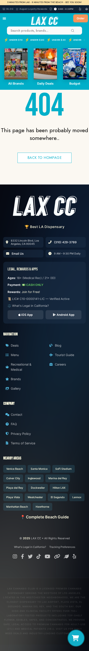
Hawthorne (42, 506)
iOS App (27, 314)
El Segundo (58, 497)
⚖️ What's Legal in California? (28, 305)
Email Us (18, 253)
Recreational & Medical (21, 367)
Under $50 (77, 39)
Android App (65, 314)
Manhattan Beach (17, 506)
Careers (60, 364)
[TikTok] (39, 556)
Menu (15, 355)
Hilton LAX (59, 487)
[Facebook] (22, 556)
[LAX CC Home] (44, 206)
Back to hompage (44, 157)
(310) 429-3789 (65, 242)
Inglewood (34, 478)
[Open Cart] (76, 638)
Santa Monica (39, 468)
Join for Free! (31, 292)
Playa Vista (13, 497)
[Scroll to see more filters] (84, 40)
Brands (16, 379)
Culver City (13, 478)
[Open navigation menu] (4, 18)
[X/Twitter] (30, 556)
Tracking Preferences (62, 547)
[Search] (72, 30)
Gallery (16, 388)
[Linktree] (57, 556)
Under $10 (13, 39)
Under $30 (56, 39)
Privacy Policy (21, 434)
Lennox (76, 497)
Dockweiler (38, 487)
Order (80, 18)
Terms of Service (23, 443)
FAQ (14, 424)
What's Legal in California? (30, 547)
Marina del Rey (57, 478)
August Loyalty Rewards (33, 9)
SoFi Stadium (63, 468)
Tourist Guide (64, 355)
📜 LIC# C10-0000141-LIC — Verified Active (39, 299)
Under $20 (34, 39)
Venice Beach (14, 468)
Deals (15, 345)
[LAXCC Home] (44, 18)
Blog (10, 9)
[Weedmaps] (66, 556)
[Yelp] (80, 9)
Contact (16, 414)
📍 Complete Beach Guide (44, 517)
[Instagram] (15, 556)
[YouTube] (47, 556)
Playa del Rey (14, 487)
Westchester (35, 497)
